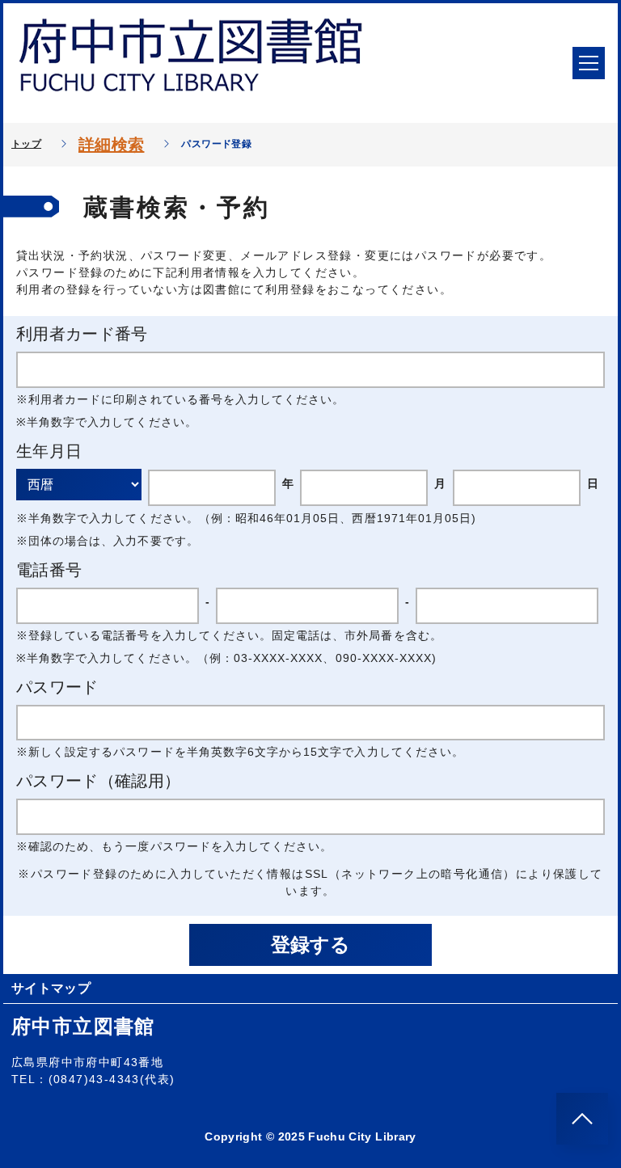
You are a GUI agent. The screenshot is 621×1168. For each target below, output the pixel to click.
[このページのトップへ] (582, 1119)
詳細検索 (111, 145)
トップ (26, 144)
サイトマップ (51, 988)
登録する (310, 944)
